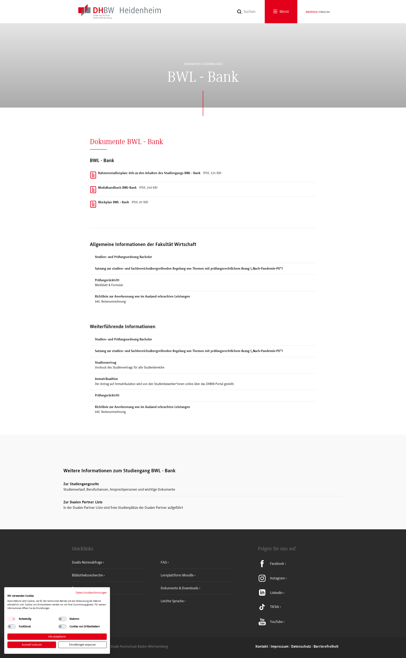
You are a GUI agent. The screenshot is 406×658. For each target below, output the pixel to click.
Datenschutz (301, 646)
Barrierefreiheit (326, 646)
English (324, 12)
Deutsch (311, 12)
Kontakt (261, 646)
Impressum (279, 646)
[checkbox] (11, 619)
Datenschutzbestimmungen (91, 592)
